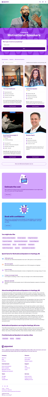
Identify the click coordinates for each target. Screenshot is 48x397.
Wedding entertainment (7, 371)
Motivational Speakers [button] (24, 35)
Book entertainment (6, 366)
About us (4, 357)
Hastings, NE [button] (24, 32)
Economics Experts (6, 244)
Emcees (14, 244)
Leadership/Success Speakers (28, 247)
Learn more (8, 225)
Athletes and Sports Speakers (9, 237)
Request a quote (28, 361)
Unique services (28, 378)
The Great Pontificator (9, 88)
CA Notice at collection (7, 389)
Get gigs (4, 376)
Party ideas (27, 359)
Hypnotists (17, 247)
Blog (3, 359)
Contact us (27, 367)
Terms (3, 388)
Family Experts (31, 244)
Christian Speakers (22, 237)
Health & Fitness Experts (8, 247)
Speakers (12, 59)
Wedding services (29, 379)
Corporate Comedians (7, 241)
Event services (28, 376)
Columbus (18, 338)
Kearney (12, 338)
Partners (4, 361)
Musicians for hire (6, 369)
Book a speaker (5, 367)
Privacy (7, 388)
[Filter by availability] (11, 62)
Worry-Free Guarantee (11, 220)
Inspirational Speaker (31, 88)
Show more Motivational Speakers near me (24, 163)
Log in (26, 369)
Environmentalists (22, 244)
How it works (28, 357)
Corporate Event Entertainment (20, 241)
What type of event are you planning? (12, 41)
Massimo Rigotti (30, 135)
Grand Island (5, 338)
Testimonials (5, 379)
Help (26, 366)
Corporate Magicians (34, 241)
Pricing (3, 378)
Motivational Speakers (19, 59)
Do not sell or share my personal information (11, 391)
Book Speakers (5, 59)
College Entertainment (32, 237)
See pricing (8, 194)
